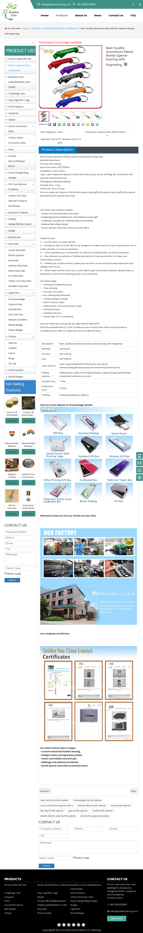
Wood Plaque (15, 376)
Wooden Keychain (18, 286)
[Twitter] (69, 925)
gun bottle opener (78, 810)
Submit (12, 580)
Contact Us (116, 15)
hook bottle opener (103, 810)
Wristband (14, 206)
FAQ (133, 15)
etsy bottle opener (121, 805)
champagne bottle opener (88, 800)
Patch (11, 353)
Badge (11, 230)
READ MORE (116, 918)
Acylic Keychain (17, 250)
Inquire (13, 421)
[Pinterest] (83, 925)
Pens (11, 149)
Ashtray (12, 343)
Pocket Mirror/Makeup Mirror (16, 161)
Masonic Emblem (17, 319)
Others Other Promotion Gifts (17, 140)
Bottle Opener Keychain (16, 258)
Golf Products (15, 106)
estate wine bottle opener (92, 805)
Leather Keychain (18, 265)
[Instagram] (78, 925)
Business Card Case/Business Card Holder (19, 82)
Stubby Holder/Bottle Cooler (19, 222)
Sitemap (96, 930)
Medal (11, 119)
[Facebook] (59, 925)
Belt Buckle (14, 237)
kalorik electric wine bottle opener (58, 815)
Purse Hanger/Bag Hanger (18, 175)
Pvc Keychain (15, 275)
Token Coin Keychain (19, 281)
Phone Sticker (16, 370)
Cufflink (12, 348)
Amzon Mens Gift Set (19, 58)
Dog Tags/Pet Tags (18, 100)
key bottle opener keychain (95, 815)
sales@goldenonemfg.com (122, 911)
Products (62, 15)
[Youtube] (73, 925)
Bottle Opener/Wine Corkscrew (19, 68)
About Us (81, 15)
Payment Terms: (49, 139)
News (97, 15)
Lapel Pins (13, 292)
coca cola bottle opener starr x (56, 805)
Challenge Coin (16, 93)
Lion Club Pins (15, 314)
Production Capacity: (96, 132)
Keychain (13, 243)
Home (45, 15)
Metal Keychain (16, 270)
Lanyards (13, 113)
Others (12, 336)
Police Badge (15, 330)
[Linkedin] (64, 925)
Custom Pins (15, 304)
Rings (11, 358)
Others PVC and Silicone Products (17, 198)
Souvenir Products (18, 212)
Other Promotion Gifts (17, 129)
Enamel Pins (15, 309)
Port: (43, 132)
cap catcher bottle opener (54, 800)
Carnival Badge (16, 299)
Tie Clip (12, 363)
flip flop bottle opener (51, 810)
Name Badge (15, 324)
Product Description (57, 149)
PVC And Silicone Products (17, 187)
